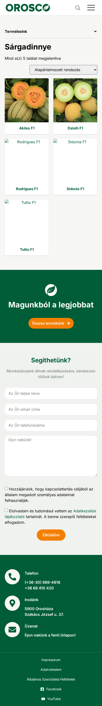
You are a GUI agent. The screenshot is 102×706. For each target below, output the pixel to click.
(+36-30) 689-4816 (42, 582)
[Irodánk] (12, 603)
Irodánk (31, 599)
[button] (51, 34)
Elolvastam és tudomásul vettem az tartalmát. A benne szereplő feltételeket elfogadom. (50, 516)
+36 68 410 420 (39, 588)
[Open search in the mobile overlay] (77, 7)
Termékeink (16, 31)
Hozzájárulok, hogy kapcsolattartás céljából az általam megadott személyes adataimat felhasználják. (49, 494)
